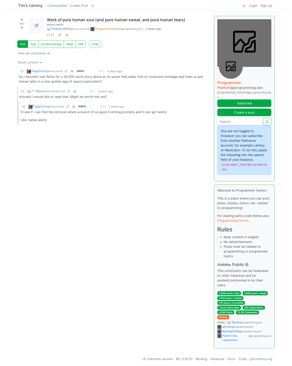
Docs (231, 359)
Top (33, 44)
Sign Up (266, 6)
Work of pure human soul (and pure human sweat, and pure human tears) (116, 19)
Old (80, 44)
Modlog (223, 317)
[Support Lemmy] (93, 6)
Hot (22, 44)
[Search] (244, 6)
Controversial (51, 44)
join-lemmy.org (261, 359)
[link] (60, 35)
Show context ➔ (29, 62)
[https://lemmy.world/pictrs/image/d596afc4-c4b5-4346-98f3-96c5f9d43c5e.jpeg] (36, 25)
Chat (95, 44)
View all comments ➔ (33, 53)
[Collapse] (22, 71)
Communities (57, 6)
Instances (217, 359)
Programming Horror (232, 220)
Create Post (79, 6)
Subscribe (244, 103)
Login (253, 6)
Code (243, 359)
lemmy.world (55, 24)
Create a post (244, 112)
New (69, 44)
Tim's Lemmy (30, 5)
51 (52, 35)
